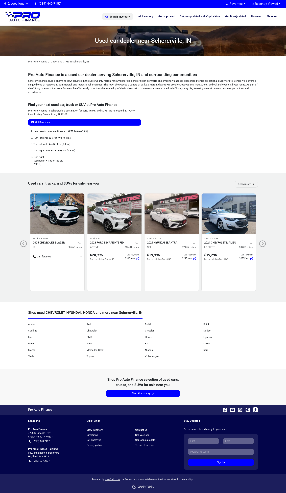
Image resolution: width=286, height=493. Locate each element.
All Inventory (244, 184)
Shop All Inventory (141, 393)
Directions (92, 435)
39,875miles (246, 247)
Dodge (207, 330)
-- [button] (81, 256)
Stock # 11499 (211, 238)
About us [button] (271, 16)
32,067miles (189, 247)
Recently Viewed (266, 4)
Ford (30, 337)
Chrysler (149, 330)
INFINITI (32, 343)
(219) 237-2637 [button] (41, 460)
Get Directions (42, 122)
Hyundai (207, 337)
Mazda (31, 350)
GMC (89, 337)
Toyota (90, 356)
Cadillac (32, 330)
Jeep (89, 343)
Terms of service (144, 445)
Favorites (236, 4)
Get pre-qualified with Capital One (200, 16)
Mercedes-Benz (95, 350)
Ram (205, 350)
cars (85, 110)
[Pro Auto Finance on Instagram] (239, 409)
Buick (206, 324)
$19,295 (210, 255)
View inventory (95, 429)
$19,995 (153, 255)
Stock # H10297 (40, 238)
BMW (148, 324)
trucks (92, 110)
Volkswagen (152, 356)
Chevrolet (92, 330)
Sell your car (142, 435)
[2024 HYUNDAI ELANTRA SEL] (171, 213)
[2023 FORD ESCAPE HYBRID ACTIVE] (114, 213)
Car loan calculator (145, 439)
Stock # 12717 (97, 238)
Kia (146, 343)
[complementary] (276, 483)
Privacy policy (94, 445)
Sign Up (221, 462)
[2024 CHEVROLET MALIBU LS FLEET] (229, 213)
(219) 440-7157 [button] (50, 3)
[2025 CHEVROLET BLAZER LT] (57, 213)
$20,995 (96, 255)
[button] (17, 3)
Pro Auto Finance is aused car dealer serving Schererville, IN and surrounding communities (112, 74)
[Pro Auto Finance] (22, 16)
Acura (31, 324)
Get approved (166, 16)
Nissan (149, 350)
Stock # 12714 (154, 238)
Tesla (31, 356)
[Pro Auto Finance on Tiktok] (254, 409)
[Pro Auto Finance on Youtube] (231, 409)
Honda (148, 337)
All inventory (145, 16)
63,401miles (132, 247)
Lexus (206, 343)
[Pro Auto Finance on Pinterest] (246, 409)
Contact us (141, 429)
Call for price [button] (44, 256)
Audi (89, 324)
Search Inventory (119, 16)
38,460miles (75, 247)
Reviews (256, 16)
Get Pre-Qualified (235, 16)
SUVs (104, 110)
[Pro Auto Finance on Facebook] (223, 409)
